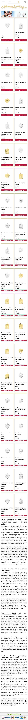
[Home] (14, 9)
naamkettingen (4, 661)
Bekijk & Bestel (7, 40)
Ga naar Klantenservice (14, 714)
